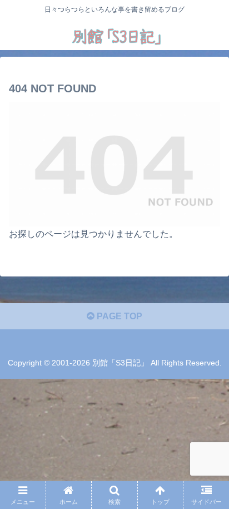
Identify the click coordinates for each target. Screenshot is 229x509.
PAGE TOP (118, 316)
